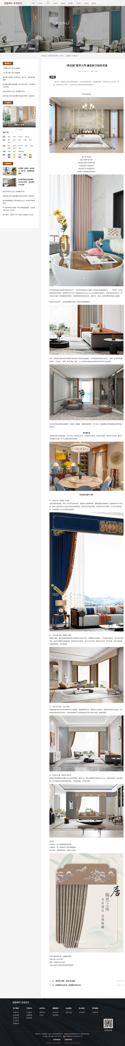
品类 (4, 136)
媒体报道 (55, 1015)
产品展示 (29, 1012)
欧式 (26, 145)
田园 (9, 148)
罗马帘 (20, 136)
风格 (4, 145)
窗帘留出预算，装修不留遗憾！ (66, 981)
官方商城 (86, 3)
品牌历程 (16, 1018)
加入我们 (78, 3)
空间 (4, 140)
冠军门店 (94, 3)
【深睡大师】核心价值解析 (11, 68)
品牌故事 (16, 1015)
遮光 (14, 151)
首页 (33, 3)
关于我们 (40, 3)
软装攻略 (75, 55)
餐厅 (19, 140)
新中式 (20, 145)
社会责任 (71, 3)
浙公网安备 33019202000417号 (73, 1036)
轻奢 (14, 145)
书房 (25, 140)
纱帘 (14, 136)
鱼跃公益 (69, 1012)
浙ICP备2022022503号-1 (55, 1036)
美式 (14, 148)
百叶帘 (27, 136)
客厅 (9, 140)
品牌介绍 (16, 1012)
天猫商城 (95, 1012)
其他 (9, 142)
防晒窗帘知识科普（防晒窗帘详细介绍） (69, 985)
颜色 (4, 155)
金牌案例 (68, 55)
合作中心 (55, 3)
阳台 (30, 140)
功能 (4, 151)
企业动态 (55, 1012)
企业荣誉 (16, 1020)
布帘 (9, 136)
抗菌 (9, 151)
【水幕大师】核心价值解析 (11, 73)
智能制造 (16, 1023)
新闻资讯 (63, 3)
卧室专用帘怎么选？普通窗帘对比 (14, 91)
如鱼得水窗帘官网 (53, 55)
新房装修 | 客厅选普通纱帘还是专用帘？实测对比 (18, 96)
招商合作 (42, 1012)
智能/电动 (21, 151)
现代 (9, 145)
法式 (31, 145)
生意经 (41, 1015)
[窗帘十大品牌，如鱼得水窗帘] (13, 3)
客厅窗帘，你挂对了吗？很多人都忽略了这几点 (18, 214)
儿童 (19, 148)
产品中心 (48, 3)
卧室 (14, 140)
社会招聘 (82, 1012)
